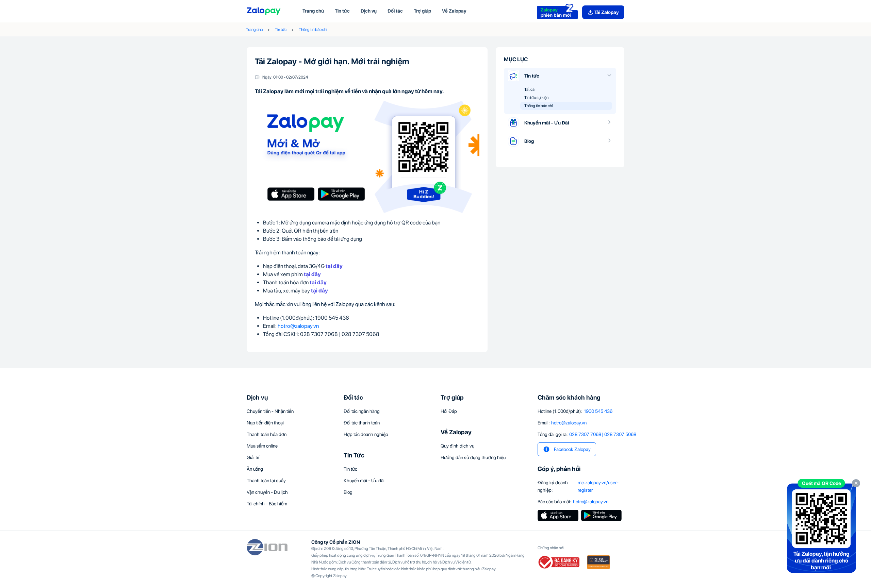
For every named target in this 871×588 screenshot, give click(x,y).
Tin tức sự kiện (536, 97)
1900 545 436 (598, 411)
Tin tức (280, 29)
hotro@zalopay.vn (298, 326)
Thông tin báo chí (313, 29)
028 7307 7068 (585, 434)
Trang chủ (254, 29)
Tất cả (529, 89)
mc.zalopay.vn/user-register (598, 486)
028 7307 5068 (620, 434)
